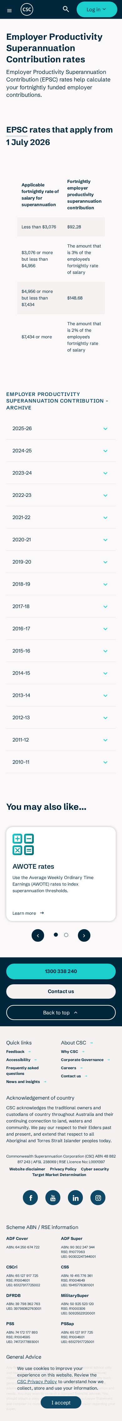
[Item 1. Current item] (56, 935)
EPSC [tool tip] (17, 130)
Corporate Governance (82, 1059)
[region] (61, 265)
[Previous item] (38, 935)
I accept (61, 1402)
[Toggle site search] (67, 9)
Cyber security (95, 1169)
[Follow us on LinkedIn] (75, 1197)
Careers (68, 1067)
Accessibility (18, 1059)
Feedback (15, 1051)
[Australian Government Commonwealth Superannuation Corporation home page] (27, 9)
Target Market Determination (59, 1174)
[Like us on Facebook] (30, 1197)
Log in (98, 11)
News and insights (23, 1081)
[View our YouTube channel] (52, 1197)
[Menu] (9, 11)
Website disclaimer (27, 1169)
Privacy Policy (63, 1169)
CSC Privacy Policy (37, 1381)
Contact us (71, 1076)
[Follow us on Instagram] (97, 1197)
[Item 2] (66, 935)
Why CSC (69, 1051)
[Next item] (84, 935)
